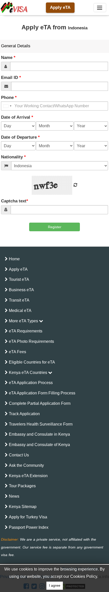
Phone (9, 97)
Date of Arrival (17, 117)
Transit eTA (19, 300)
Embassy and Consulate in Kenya (39, 434)
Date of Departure (20, 137)
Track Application (24, 414)
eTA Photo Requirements (31, 341)
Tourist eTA (19, 279)
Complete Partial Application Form (39, 403)
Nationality (13, 157)
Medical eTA (20, 310)
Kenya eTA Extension (28, 476)
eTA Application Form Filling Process (42, 393)
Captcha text (14, 201)
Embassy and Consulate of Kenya (39, 444)
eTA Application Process (31, 382)
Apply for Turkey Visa (28, 517)
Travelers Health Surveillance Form (40, 424)
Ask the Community (26, 465)
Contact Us (19, 455)
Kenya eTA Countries (28, 372)
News (14, 496)
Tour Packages (22, 486)
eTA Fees (17, 352)
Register (54, 227)
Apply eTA (60, 7)
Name (8, 57)
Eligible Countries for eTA (32, 362)
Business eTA (21, 290)
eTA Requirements (25, 331)
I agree (54, 585)
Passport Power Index (28, 527)
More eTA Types (24, 321)
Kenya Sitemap (23, 506)
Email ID (11, 77)
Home (14, 259)
